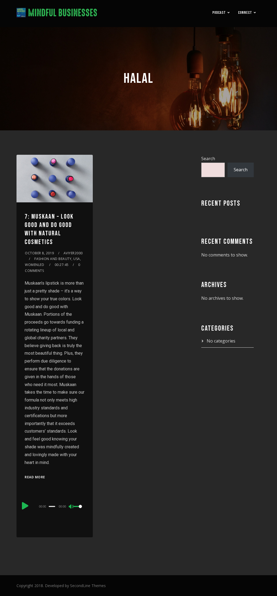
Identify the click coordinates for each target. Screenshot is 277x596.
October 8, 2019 (39, 253)
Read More (35, 477)
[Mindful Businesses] (57, 13)
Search (208, 159)
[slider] (79, 511)
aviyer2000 (73, 253)
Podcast (219, 12)
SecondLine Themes (88, 585)
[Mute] (71, 507)
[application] (55, 506)
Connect (245, 12)
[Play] (25, 505)
